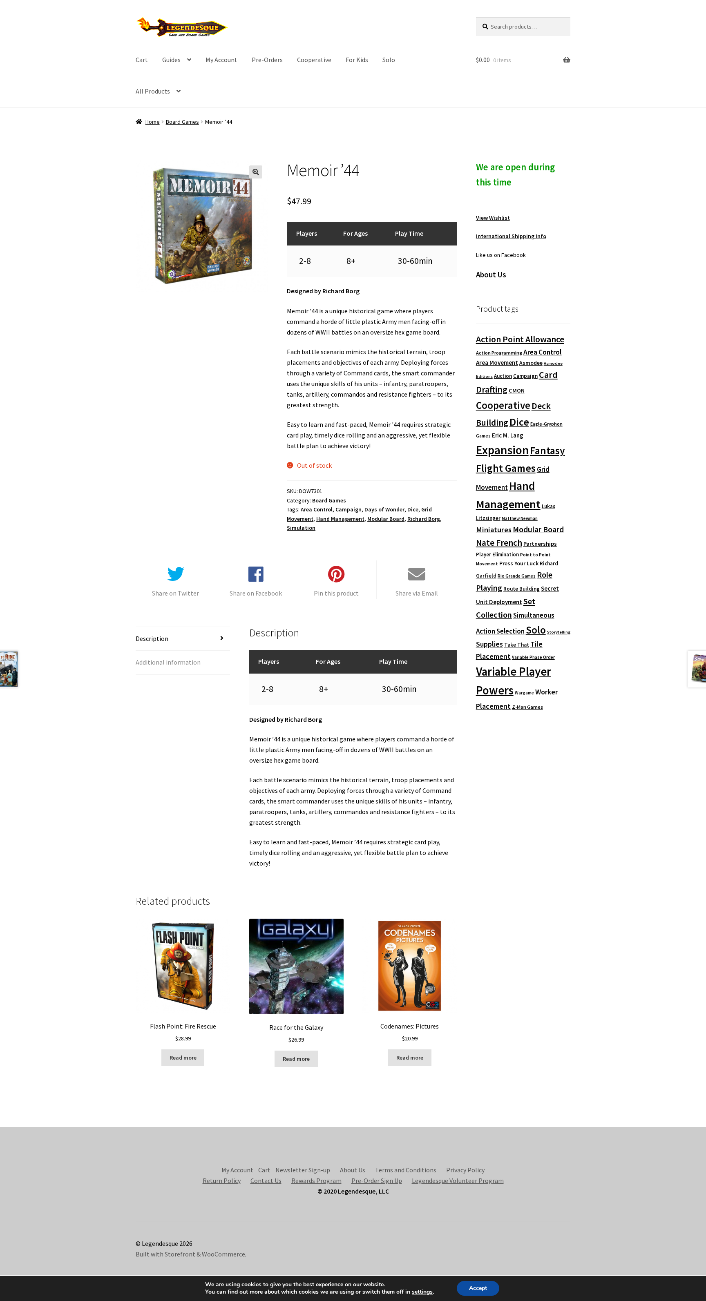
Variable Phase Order (533, 657)
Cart (142, 60)
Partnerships (540, 543)
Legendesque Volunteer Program (458, 1180)
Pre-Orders (267, 60)
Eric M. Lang (507, 435)
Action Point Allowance (520, 339)
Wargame (524, 693)
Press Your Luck (518, 563)
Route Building (521, 588)
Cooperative (314, 60)
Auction (503, 376)
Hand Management (340, 518)
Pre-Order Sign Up (376, 1180)
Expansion (502, 449)
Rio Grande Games (517, 576)
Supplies (489, 644)
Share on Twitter (175, 593)
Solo (388, 60)
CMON (517, 390)
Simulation (301, 527)
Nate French (499, 542)
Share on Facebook (256, 593)
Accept (478, 1288)
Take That (516, 644)
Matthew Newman (520, 518)
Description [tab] (152, 638)
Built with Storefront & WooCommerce (190, 1254)
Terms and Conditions (405, 1170)
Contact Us (266, 1180)
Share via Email (416, 593)
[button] (255, 172)
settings (422, 1292)
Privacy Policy (465, 1170)
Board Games (182, 121)
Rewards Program (316, 1180)
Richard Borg (423, 518)
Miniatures (494, 529)
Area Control (317, 509)
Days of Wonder (384, 509)
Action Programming (499, 353)
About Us (352, 1170)
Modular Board (385, 518)
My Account (221, 60)
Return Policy (222, 1180)
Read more (183, 1057)
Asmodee (531, 362)
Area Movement (497, 362)
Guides (171, 60)
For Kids (357, 60)
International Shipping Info (511, 236)
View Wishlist (493, 217)
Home (152, 121)
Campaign (348, 509)
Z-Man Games (527, 707)
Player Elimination (497, 554)
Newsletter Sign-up (302, 1170)
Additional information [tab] (168, 662)
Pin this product (336, 593)
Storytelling (558, 632)
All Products (153, 91)
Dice (412, 509)
